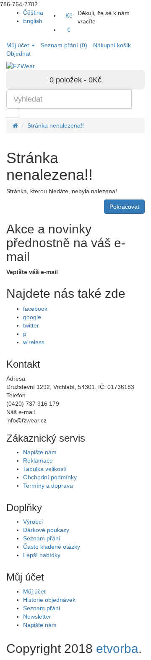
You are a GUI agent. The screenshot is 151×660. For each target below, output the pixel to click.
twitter (31, 325)
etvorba (117, 648)
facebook (35, 308)
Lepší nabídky (41, 555)
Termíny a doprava (48, 485)
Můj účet (34, 591)
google (32, 317)
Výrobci (33, 521)
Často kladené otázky (51, 546)
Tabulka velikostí (45, 469)
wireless (33, 342)
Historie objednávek (49, 599)
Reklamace (38, 460)
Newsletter (37, 616)
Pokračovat (124, 206)
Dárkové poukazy (46, 530)
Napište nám (40, 452)
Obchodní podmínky (50, 477)
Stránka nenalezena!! (55, 125)
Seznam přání (41, 538)
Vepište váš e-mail (32, 272)
